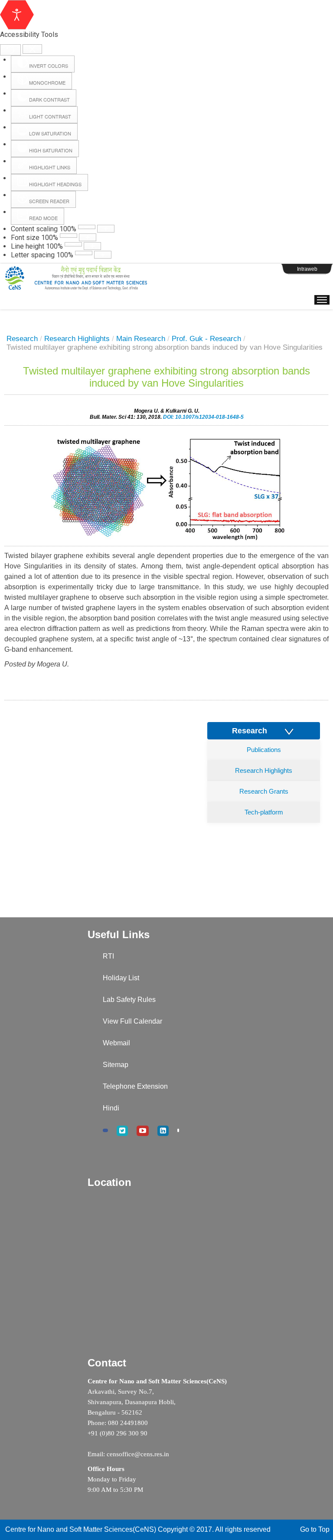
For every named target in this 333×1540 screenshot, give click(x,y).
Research (22, 339)
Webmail (116, 1043)
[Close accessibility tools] (32, 49)
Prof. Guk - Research (206, 339)
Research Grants (263, 791)
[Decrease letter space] (83, 253)
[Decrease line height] (73, 244)
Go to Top (315, 1529)
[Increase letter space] (102, 255)
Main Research (140, 339)
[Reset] (10, 50)
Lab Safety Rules (129, 999)
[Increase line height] (92, 246)
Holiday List (121, 978)
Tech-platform (264, 812)
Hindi (111, 1108)
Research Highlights (77, 339)
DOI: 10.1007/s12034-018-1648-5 (203, 417)
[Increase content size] (105, 229)
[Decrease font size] (68, 235)
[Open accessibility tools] (17, 15)
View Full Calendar (132, 1021)
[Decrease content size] (86, 227)
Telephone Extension (135, 1086)
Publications (264, 749)
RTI (108, 956)
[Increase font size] (87, 237)
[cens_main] (76, 278)
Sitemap (115, 1064)
